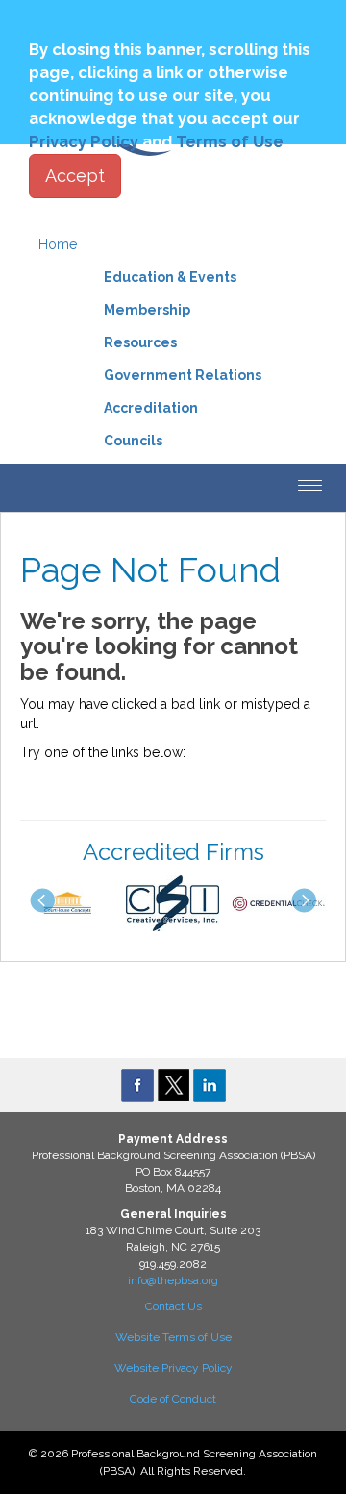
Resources (140, 342)
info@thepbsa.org (173, 1280)
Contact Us (173, 1306)
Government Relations (182, 375)
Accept (75, 175)
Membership (147, 309)
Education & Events (170, 277)
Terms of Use (230, 141)
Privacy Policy (83, 141)
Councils (133, 440)
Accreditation (151, 408)
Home (57, 244)
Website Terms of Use (173, 1337)
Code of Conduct (173, 1398)
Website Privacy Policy (173, 1368)
